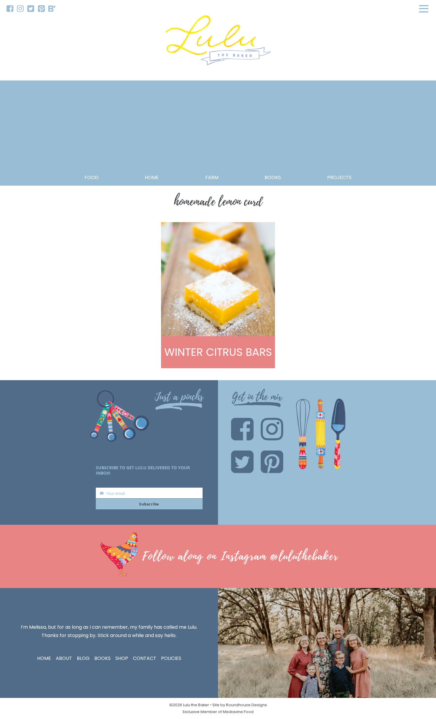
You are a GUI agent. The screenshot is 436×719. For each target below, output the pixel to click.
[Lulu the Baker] (218, 42)
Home (152, 177)
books (273, 177)
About (64, 658)
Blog (83, 658)
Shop (121, 658)
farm (211, 177)
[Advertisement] (218, 128)
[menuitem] (10, 9)
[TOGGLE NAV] (423, 8)
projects (339, 177)
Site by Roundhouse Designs (239, 704)
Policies (171, 658)
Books (102, 658)
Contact (144, 658)
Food (91, 177)
